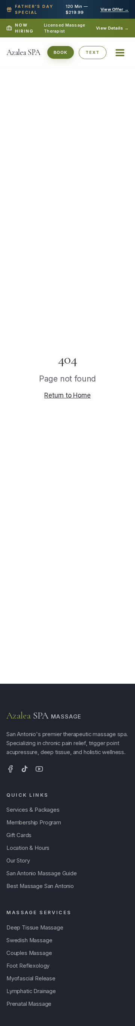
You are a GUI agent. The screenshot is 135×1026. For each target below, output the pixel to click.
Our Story (18, 860)
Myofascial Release (31, 978)
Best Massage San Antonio (40, 886)
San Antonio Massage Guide (41, 873)
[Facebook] (10, 769)
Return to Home (67, 395)
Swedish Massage (29, 940)
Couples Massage (29, 953)
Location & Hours (28, 848)
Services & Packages (33, 809)
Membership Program (33, 822)
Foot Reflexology (28, 965)
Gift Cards (19, 835)
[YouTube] (39, 769)
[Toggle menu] (120, 52)
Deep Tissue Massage (34, 927)
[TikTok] (24, 769)
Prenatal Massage (28, 1004)
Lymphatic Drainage (31, 991)
